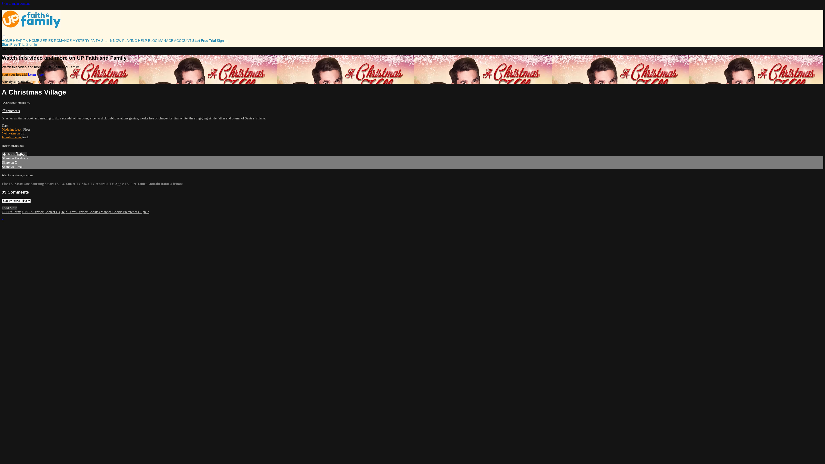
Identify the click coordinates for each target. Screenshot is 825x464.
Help (64, 212)
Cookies (95, 212)
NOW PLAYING (125, 41)
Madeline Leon (12, 129)
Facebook (9, 154)
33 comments (11, 111)
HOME (7, 41)
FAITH (95, 41)
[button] (4, 36)
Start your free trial (15, 74)
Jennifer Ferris (12, 137)
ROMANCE (63, 41)
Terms (72, 212)
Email (23, 154)
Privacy (83, 212)
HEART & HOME (26, 41)
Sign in (222, 41)
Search (107, 41)
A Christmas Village (14, 102)
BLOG (152, 41)
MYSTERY (81, 41)
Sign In (31, 44)
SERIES (47, 41)
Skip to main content (16, 3)
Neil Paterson (11, 133)
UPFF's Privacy (33, 212)
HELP (142, 41)
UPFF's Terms (11, 212)
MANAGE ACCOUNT (174, 41)
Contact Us (52, 212)
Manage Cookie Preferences (120, 212)
